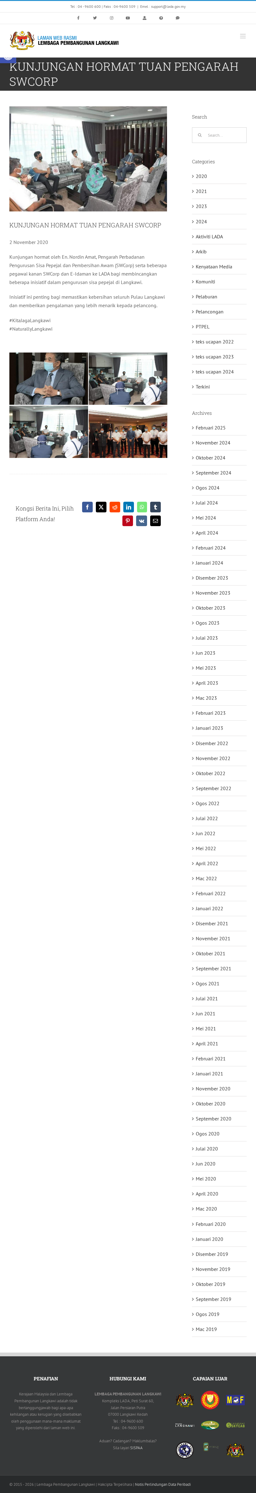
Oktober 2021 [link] (210, 953)
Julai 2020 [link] (207, 1148)
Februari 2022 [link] (211, 893)
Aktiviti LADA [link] (209, 236)
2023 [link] (201, 206)
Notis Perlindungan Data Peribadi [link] (163, 1484)
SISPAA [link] (136, 1447)
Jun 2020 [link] (205, 1163)
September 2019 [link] (213, 1299)
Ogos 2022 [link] (207, 803)
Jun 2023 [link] (205, 653)
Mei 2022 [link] (206, 848)
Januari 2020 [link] (209, 1239)
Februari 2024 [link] (211, 548)
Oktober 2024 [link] (210, 458)
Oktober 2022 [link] (210, 773)
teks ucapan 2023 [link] (215, 356)
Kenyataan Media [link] (214, 266)
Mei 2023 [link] (206, 668)
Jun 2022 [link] (205, 833)
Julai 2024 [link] (207, 503)
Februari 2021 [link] (211, 1058)
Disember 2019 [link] (212, 1254)
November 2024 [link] (213, 442)
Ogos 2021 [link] (207, 983)
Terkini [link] (203, 386)
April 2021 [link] (207, 1043)
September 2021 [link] (213, 968)
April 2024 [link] (207, 533)
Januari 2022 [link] (209, 908)
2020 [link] (201, 176)
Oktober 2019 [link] (210, 1284)
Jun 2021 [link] (205, 1013)
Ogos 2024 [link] (207, 488)
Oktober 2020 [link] (210, 1103)
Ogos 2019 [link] (207, 1314)
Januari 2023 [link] (209, 728)
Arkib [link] (201, 251)
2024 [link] (201, 221)
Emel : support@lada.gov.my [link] (163, 6)
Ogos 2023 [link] (207, 623)
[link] (78, 18)
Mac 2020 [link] (206, 1209)
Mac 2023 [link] (206, 698)
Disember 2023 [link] (212, 578)
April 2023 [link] (207, 683)
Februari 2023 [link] (211, 713)
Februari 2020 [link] (211, 1224)
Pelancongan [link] (210, 311)
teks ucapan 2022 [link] (215, 341)
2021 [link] (201, 191)
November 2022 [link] (213, 758)
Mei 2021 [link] (206, 1028)
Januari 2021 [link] (209, 1073)
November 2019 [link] (213, 1269)
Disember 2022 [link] (212, 743)
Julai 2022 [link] (207, 818)
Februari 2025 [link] (211, 427)
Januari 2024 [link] (209, 563)
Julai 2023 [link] (207, 638)
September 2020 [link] (213, 1118)
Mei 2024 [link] (206, 518)
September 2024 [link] (213, 473)
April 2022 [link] (207, 863)
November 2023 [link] (213, 593)
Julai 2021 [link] (207, 998)
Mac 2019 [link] (206, 1329)
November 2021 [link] (213, 938)
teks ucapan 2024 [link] (215, 371)
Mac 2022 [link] (206, 878)
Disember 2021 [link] (212, 923)
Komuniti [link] (205, 281)
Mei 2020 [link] (206, 1179)
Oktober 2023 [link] (210, 608)
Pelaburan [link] (206, 296)
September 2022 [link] (213, 788)
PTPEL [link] (202, 326)
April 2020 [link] (207, 1194)
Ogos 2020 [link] (207, 1133)
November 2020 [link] (213, 1088)
